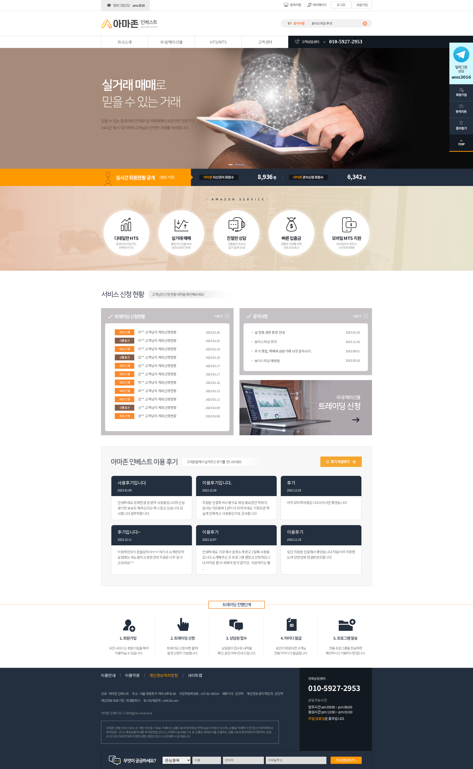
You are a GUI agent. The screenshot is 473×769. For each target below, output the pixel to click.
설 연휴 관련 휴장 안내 (269, 332)
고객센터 (265, 42)
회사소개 (125, 42)
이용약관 (132, 675)
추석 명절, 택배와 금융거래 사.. (331, 23)
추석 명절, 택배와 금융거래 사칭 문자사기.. (283, 351)
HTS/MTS (218, 42)
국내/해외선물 (171, 42)
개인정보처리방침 (163, 675)
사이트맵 (195, 675)
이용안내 (108, 675)
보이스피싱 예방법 (267, 360)
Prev (11, 111)
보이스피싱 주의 (265, 341)
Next (462, 111)
